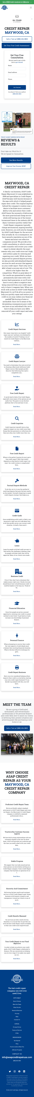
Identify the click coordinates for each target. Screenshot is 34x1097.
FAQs (17, 1016)
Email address (12, 72)
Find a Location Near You (17, 1047)
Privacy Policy (17, 1027)
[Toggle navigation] (31, 7)
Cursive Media (21, 1093)
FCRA (17, 1033)
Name (10, 65)
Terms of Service (17, 1030)
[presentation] (2, 18)
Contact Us (17, 1019)
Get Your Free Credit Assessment (16, 45)
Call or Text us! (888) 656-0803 (17, 39)
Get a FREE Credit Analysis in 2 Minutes (17, 2)
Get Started (17, 87)
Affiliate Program (17, 1050)
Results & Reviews (17, 1010)
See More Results (16, 160)
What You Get (17, 1007)
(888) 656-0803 (17, 94)
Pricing (17, 1013)
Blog (17, 1043)
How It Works (17, 1001)
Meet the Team (17, 1004)
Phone (10, 79)
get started (19, 62)
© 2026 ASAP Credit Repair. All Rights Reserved (17, 1090)
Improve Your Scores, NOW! (16, 166)
